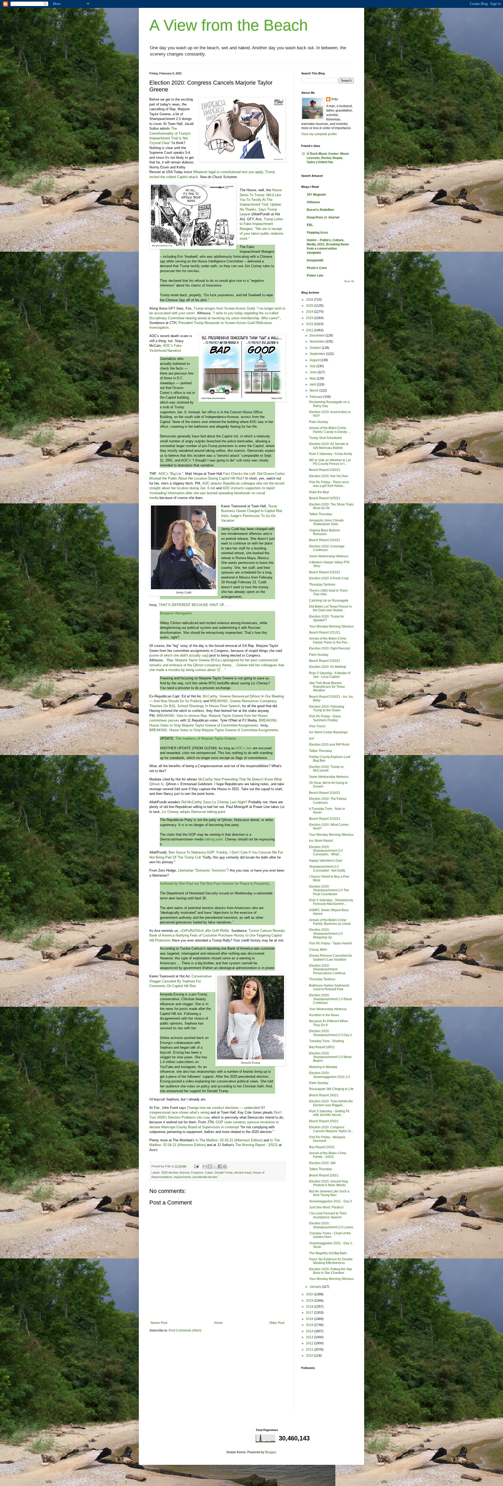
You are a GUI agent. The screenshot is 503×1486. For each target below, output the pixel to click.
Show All (349, 281)
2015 (310, 1325)
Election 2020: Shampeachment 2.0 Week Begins (330, 1057)
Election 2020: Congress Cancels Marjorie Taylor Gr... (331, 1129)
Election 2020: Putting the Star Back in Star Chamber (330, 1271)
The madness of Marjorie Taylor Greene (206, 738)
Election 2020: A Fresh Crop (329, 578)
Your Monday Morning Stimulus (331, 626)
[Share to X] (214, 1166)
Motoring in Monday (323, 1067)
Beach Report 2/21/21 (324, 632)
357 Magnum (316, 194)
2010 (310, 1355)
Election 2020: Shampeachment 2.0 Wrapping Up (326, 933)
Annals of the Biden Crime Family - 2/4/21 (327, 1155)
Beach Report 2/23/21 (324, 572)
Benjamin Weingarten (176, 613)
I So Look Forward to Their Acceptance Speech (328, 1215)
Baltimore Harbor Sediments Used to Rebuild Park (329, 987)
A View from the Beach (228, 25)
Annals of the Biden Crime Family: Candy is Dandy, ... (330, 429)
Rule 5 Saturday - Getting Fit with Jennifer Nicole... (329, 1113)
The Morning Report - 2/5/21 (256, 1145)
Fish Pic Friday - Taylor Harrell (330, 943)
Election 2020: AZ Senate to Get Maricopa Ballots (328, 445)
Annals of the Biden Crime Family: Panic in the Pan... (329, 640)
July (313, 366)
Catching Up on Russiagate (328, 600)
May (313, 378)
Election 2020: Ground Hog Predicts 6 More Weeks (328, 1183)
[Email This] (204, 1166)
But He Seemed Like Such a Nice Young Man (329, 1193)
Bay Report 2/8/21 (322, 1047)
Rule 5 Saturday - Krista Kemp (330, 454)
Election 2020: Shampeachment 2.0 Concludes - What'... (326, 850)
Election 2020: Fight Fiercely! (329, 648)
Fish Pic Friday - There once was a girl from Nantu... (329, 484)
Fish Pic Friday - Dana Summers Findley (325, 718)
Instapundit (315, 260)
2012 (310, 1343)
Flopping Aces (317, 232)
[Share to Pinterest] (224, 1166)
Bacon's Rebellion (320, 210)
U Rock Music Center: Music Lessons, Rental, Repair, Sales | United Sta (328, 158)
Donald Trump (224, 1172)
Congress (197, 1172)
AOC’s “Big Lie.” (170, 474)
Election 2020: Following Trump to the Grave (326, 708)
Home (218, 1323)
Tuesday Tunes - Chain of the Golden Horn (330, 1235)
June (314, 372)
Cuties (209, 1172)
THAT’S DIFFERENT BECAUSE (183, 605)
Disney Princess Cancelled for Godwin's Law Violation (330, 957)
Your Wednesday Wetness (328, 1009)
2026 (310, 299)
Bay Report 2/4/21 (322, 1147)
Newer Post (159, 1323)
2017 (310, 1312)
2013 (310, 1337)
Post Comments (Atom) (185, 1330)
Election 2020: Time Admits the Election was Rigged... (331, 1103)
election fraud (242, 1172)
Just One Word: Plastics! (326, 1207)
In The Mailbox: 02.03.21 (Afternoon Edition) (229, 1140)
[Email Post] (196, 1166)
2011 (310, 1349)
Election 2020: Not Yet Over (328, 476)
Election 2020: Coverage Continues (327, 548)
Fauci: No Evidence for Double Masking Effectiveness (331, 1261)
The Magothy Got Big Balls (328, 1253)
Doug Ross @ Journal (323, 217)
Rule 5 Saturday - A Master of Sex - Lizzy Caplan (329, 675)
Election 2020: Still (322, 1163)
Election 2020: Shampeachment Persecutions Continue (327, 969)
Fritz (334, 99)
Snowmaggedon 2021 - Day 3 (330, 1201)
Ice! (311, 738)
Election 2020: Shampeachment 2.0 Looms (331, 1225)
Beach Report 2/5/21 (323, 1121)
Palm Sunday (318, 422)
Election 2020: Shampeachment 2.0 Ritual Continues (330, 999)
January (316, 1287)
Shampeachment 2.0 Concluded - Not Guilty (327, 868)
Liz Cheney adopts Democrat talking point (193, 812)
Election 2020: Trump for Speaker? (326, 618)
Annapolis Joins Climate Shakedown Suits (326, 522)
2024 (310, 311)
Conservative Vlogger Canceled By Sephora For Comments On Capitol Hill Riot (180, 981)
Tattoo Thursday (320, 514)
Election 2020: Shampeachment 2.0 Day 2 (330, 1033)
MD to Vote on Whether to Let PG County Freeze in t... (330, 462)
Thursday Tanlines (322, 584)
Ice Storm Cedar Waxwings (328, 732)
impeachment (182, 1177)
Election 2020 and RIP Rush (329, 744)
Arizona (184, 1172)
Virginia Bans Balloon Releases (324, 532)
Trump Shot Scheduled (325, 438)
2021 (310, 330)
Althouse (313, 202)
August (315, 360)
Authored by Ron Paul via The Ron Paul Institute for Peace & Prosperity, (215, 883)
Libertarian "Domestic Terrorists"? (203, 870)
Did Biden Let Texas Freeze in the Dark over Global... (330, 608)
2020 (310, 1294)
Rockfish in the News (324, 1015)
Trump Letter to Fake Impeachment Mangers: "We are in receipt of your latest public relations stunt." (261, 228)
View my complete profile (319, 134)
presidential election (205, 1177)
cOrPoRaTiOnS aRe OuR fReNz (204, 931)
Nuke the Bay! (319, 492)
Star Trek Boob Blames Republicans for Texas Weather (327, 686)
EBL (310, 225)
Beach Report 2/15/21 (324, 819)
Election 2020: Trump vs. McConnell (326, 768)
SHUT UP (216, 605)
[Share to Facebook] (219, 1166)
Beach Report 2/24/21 (324, 540)
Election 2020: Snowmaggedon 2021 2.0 (329, 1074)
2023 (310, 318)
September (318, 354)
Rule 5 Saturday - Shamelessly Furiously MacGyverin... (331, 902)
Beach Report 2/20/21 (324, 661)
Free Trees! (317, 726)
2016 (310, 1319)
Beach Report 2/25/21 (324, 498)
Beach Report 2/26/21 (324, 470)
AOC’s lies (244, 748)
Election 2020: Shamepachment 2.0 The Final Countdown (329, 890)
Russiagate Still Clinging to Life (331, 1089)
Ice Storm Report (321, 841)
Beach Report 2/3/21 (323, 1175)
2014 (310, 1331)
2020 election (169, 1172)
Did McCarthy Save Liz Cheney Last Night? (214, 802)
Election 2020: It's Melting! (327, 667)
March (314, 390)
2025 (310, 305)
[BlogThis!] (209, 1166)
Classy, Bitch (318, 949)
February (316, 397)
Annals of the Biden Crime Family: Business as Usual (330, 922)
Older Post (276, 1323)
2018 (310, 1306)
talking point (214, 839)
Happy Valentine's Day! (325, 860)
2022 (310, 324)
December (317, 335)
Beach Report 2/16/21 (324, 793)
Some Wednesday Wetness (328, 556)
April (313, 384)
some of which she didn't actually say (178, 655)
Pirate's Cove (317, 268)
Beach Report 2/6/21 (323, 1095)
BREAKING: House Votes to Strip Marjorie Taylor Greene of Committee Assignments (213, 730)
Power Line (315, 275)
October (316, 348)
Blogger (270, 1452)
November (317, 341)
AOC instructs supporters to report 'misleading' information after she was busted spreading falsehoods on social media (212, 493)
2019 (310, 1300)
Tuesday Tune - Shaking (326, 1041)
